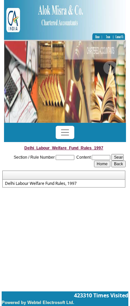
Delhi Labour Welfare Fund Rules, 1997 (41, 183)
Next (110, 68)
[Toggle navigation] (65, 132)
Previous (18, 68)
